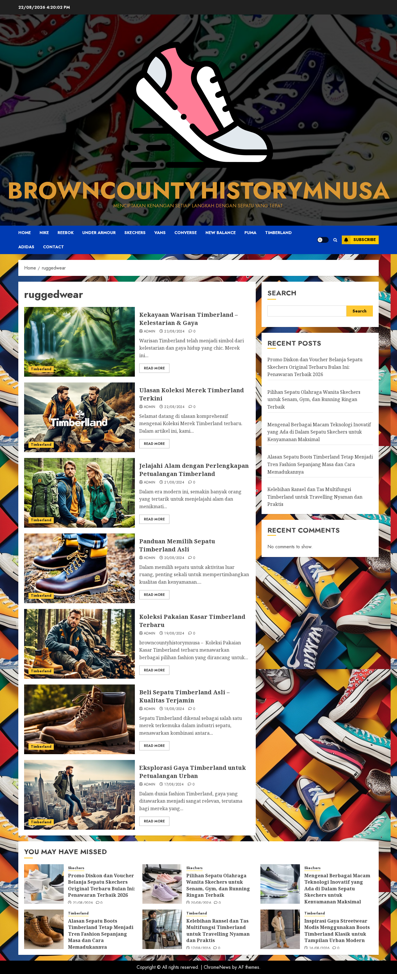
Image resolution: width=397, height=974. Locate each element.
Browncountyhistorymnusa (198, 190)
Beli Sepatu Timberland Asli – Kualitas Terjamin (184, 696)
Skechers (135, 233)
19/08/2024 (174, 633)
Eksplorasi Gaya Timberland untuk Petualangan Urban (192, 772)
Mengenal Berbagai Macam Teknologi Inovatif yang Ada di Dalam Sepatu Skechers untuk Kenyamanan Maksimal (319, 432)
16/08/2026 (319, 948)
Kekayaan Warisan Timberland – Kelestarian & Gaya (188, 319)
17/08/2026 (201, 948)
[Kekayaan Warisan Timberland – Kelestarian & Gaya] (79, 342)
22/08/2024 (174, 407)
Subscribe (364, 239)
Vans (160, 233)
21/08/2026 (83, 903)
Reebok (66, 233)
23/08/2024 (174, 331)
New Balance (220, 233)
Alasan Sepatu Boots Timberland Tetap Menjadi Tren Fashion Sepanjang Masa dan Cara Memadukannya (320, 464)
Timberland (278, 233)
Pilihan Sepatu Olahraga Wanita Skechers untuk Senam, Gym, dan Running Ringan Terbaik (313, 399)
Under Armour (99, 233)
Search (281, 293)
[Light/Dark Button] (323, 240)
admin (149, 331)
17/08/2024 (174, 784)
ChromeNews (217, 967)
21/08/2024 (174, 482)
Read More (154, 368)
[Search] (335, 239)
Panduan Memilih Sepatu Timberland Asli (177, 545)
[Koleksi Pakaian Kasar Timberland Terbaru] (79, 644)
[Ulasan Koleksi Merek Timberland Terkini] (79, 417)
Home (24, 233)
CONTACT (53, 247)
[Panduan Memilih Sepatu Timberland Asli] (79, 568)
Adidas (26, 247)
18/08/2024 (174, 709)
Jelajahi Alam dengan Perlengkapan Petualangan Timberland (194, 470)
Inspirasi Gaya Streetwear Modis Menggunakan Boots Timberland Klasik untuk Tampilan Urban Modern (337, 931)
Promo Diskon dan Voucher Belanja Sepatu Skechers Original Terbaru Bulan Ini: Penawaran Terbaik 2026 (314, 367)
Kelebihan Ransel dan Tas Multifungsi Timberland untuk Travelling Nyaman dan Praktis (314, 497)
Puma (250, 233)
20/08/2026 (201, 903)
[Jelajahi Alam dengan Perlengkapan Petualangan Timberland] (79, 493)
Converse (185, 233)
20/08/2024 (174, 558)
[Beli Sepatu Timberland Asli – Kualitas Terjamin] (79, 719)
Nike (44, 233)
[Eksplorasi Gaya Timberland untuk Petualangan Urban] (79, 795)
